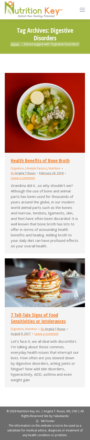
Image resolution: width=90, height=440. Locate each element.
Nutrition (54, 168)
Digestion (17, 168)
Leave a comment (23, 178)
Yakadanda (61, 416)
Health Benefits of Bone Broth (40, 160)
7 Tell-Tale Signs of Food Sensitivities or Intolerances (38, 318)
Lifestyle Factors (36, 168)
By (23, 173)
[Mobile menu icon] (82, 10)
